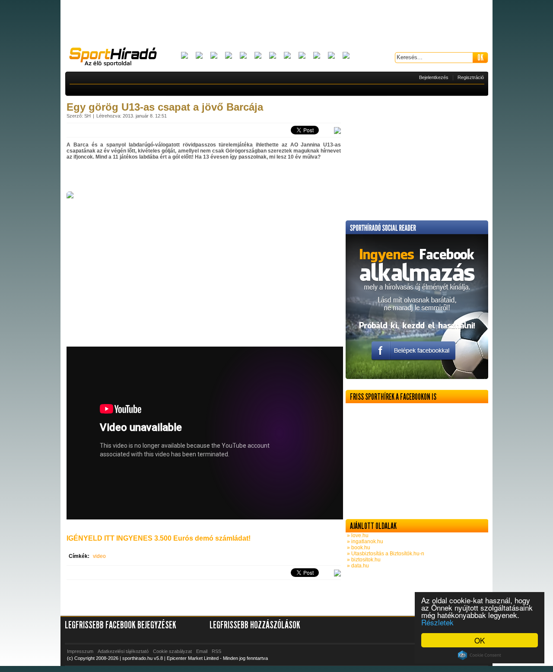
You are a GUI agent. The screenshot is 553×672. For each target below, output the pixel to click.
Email (201, 651)
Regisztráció (471, 77)
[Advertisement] (276, 23)
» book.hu (358, 548)
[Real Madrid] (331, 56)
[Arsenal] (199, 56)
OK (479, 640)
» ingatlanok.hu (364, 541)
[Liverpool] (287, 56)
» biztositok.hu (363, 560)
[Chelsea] (243, 56)
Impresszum (80, 651)
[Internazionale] (257, 56)
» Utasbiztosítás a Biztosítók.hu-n (385, 554)
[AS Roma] (346, 56)
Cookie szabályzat (172, 651)
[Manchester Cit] (302, 56)
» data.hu (357, 566)
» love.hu (357, 535)
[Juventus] (272, 56)
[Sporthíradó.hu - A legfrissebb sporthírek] (116, 58)
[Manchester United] (316, 56)
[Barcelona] (213, 56)
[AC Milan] (184, 56)
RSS (216, 651)
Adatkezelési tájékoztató (123, 651)
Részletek (437, 622)
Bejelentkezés (433, 77)
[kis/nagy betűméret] (337, 131)
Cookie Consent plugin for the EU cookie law (479, 655)
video (99, 556)
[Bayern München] (228, 56)
